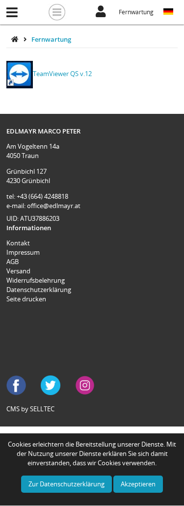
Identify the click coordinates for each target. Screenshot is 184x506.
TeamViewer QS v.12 (62, 73)
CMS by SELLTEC (30, 408)
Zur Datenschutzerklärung (66, 483)
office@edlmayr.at (53, 205)
